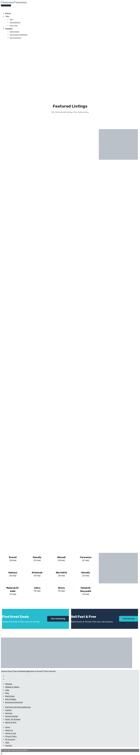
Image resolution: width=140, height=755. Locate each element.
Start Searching (58, 619)
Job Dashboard (15, 22)
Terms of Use (10, 733)
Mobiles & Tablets (12, 687)
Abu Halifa (61, 572)
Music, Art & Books (12, 719)
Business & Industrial (14, 702)
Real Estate (10, 696)
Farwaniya (85, 557)
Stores (8, 13)
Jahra (37, 588)
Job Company (14, 32)
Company (9, 29)
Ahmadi (61, 557)
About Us (9, 730)
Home (7, 727)
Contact (8, 746)
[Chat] (3, 8)
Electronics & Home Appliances (18, 707)
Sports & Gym (10, 722)
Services (8, 713)
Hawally (37, 557)
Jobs (11, 19)
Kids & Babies (10, 699)
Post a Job (13, 26)
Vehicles (8, 684)
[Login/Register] (1, 8)
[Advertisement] (118, 144)
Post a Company (15, 38)
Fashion (8, 710)
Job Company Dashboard (18, 35)
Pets (7, 693)
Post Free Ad (128, 619)
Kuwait (13, 557)
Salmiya (12, 572)
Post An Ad (6, 5)
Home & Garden (11, 716)
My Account (10, 739)
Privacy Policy (11, 736)
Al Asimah (37, 572)
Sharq (61, 588)
